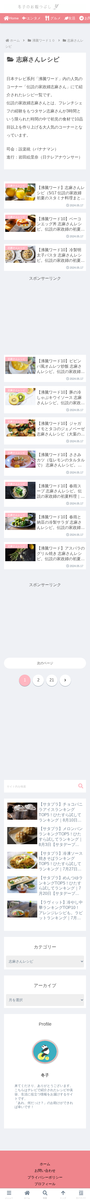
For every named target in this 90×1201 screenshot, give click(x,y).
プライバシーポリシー (45, 1177)
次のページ (45, 663)
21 (52, 680)
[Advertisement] (45, 313)
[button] (80, 790)
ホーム (45, 1164)
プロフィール (45, 1184)
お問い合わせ (45, 1170)
